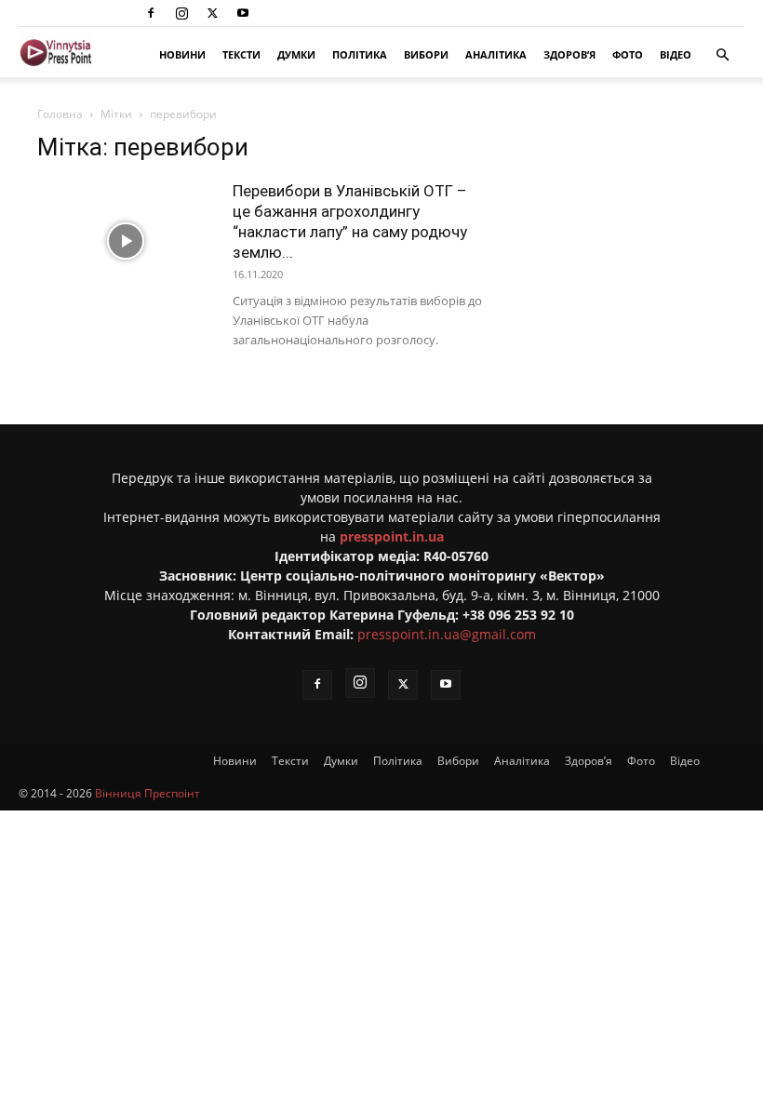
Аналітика (496, 54)
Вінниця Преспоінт (147, 793)
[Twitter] (212, 13)
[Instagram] (181, 13)
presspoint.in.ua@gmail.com (446, 634)
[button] (722, 55)
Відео (675, 54)
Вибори (426, 54)
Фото (627, 54)
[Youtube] (243, 13)
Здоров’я (569, 54)
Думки (296, 54)
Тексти (241, 54)
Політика (359, 54)
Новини (182, 54)
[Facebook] (151, 13)
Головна (60, 114)
